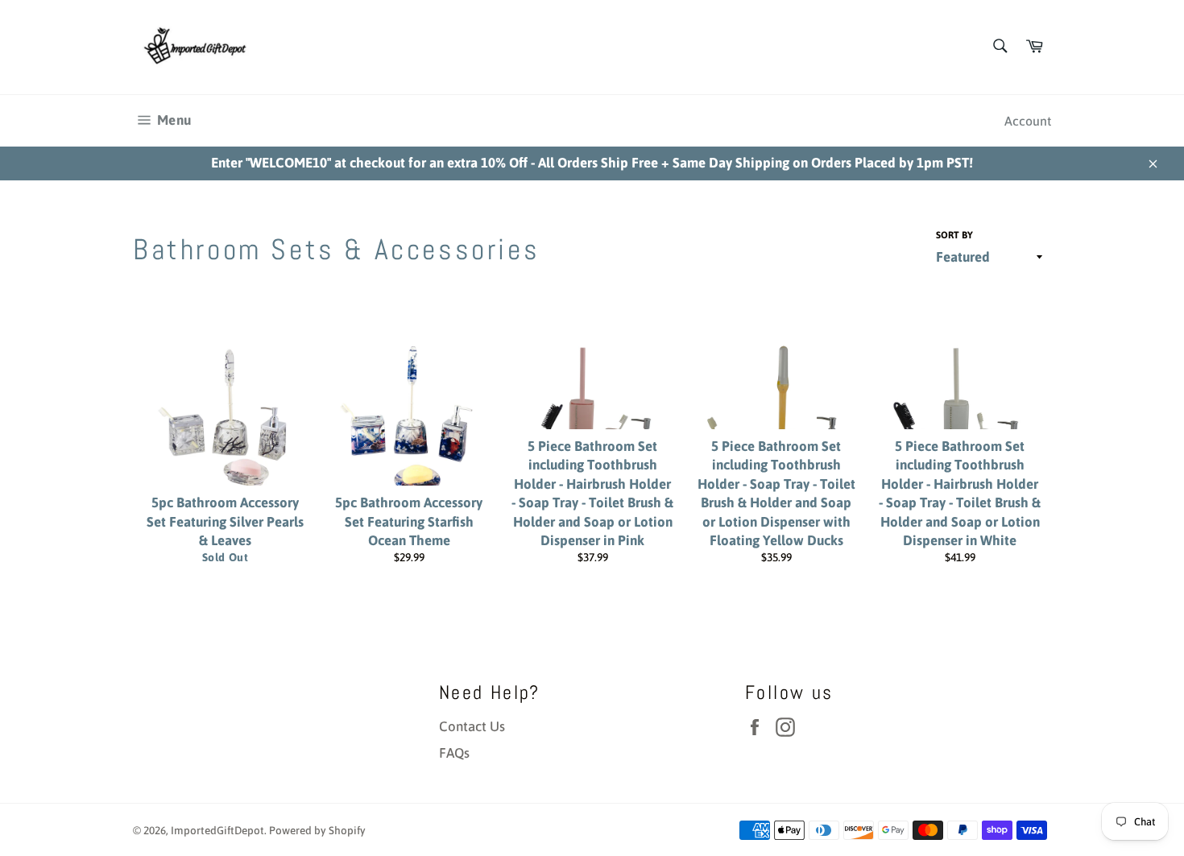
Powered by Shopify (317, 830)
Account (1027, 121)
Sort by (954, 235)
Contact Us (472, 726)
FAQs (454, 753)
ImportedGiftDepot (217, 830)
